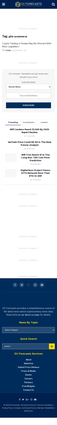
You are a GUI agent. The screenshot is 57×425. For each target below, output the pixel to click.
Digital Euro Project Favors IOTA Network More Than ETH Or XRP (35, 173)
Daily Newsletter (28, 82)
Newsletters (49, 408)
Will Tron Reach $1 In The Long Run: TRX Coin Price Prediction (35, 157)
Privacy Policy (7, 408)
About (28, 359)
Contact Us (28, 390)
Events (28, 375)
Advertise (28, 363)
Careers (28, 378)
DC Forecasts (15, 405)
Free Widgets (28, 386)
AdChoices (28, 411)
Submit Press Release (28, 367)
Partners (28, 382)
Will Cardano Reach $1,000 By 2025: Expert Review (29, 131)
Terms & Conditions (45, 405)
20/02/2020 (18, 50)
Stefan (8, 50)
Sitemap (40, 408)
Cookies (17, 408)
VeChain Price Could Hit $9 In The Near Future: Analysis (29, 143)
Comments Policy (29, 408)
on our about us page (28, 314)
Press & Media (28, 371)
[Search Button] (52, 346)
